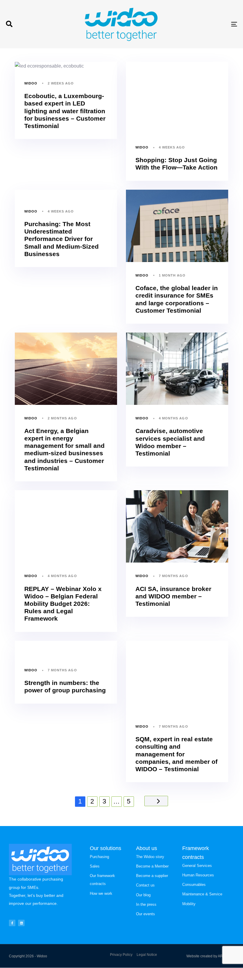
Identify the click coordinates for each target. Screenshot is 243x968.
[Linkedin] (21, 923)
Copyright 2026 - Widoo (28, 956)
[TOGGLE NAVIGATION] (198, 24)
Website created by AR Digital (210, 956)
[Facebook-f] (12, 923)
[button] (9, 24)
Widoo (31, 83)
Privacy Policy (121, 955)
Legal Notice (147, 955)
